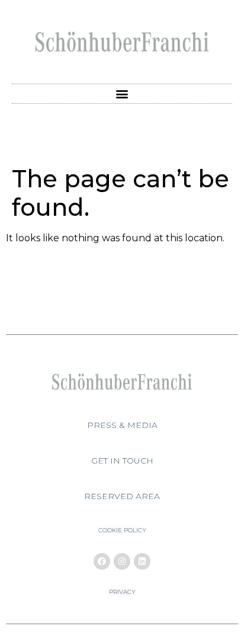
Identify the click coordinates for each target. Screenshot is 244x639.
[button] (122, 94)
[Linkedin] (142, 561)
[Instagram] (122, 561)
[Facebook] (102, 561)
